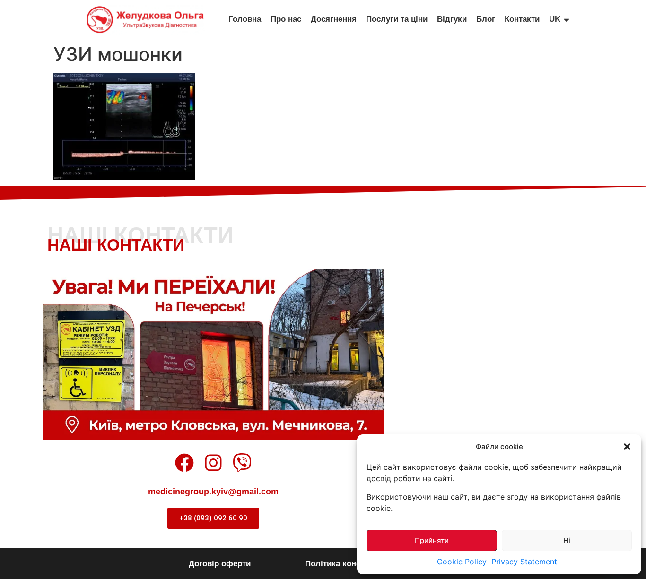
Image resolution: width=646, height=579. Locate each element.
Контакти (522, 19)
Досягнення (334, 19)
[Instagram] (213, 462)
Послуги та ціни (397, 19)
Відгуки (452, 19)
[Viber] (242, 462)
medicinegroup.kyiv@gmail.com (213, 491)
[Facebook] (184, 462)
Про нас (286, 19)
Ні (566, 540)
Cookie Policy (462, 561)
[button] (627, 446)
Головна (244, 19)
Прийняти (432, 540)
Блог (485, 19)
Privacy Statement (524, 561)
